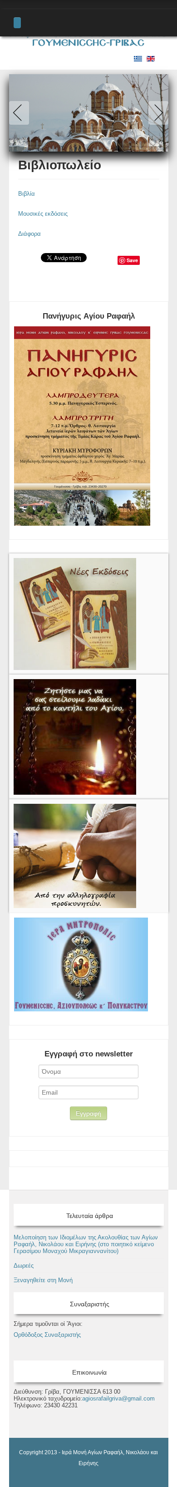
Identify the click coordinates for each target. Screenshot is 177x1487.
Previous (21, 113)
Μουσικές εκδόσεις (43, 213)
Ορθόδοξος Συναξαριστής (47, 1334)
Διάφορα (29, 233)
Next (156, 113)
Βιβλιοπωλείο (59, 165)
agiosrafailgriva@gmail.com (118, 1398)
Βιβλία (26, 193)
